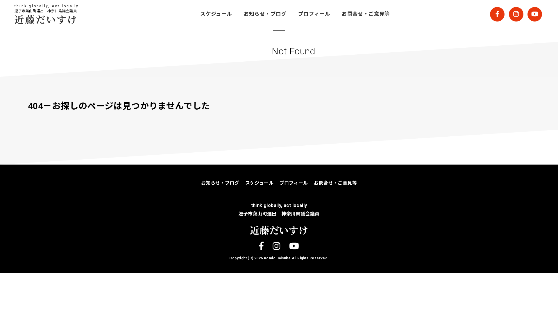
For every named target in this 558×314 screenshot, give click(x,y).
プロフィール (314, 14)
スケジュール (216, 14)
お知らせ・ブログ (265, 14)
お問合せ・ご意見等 (366, 14)
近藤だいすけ (46, 19)
